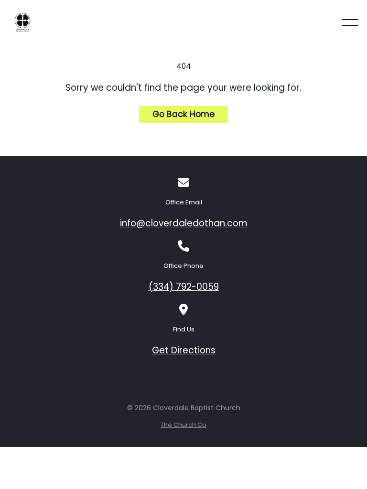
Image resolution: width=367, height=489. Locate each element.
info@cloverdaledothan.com (184, 223)
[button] (350, 22)
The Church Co (183, 425)
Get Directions (184, 350)
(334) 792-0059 (184, 286)
